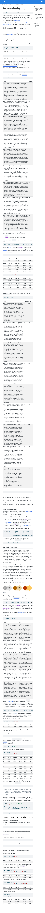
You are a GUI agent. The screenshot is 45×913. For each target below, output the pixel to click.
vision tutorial (10, 34)
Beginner (10, 4)
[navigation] (33, 5)
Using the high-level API (39, 12)
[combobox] (42, 2)
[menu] (3, 2)
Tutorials (5, 4)
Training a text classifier (38, 20)
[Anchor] (8, 29)
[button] (2, 5)
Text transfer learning (18, 4)
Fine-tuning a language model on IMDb (39, 17)
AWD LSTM (10, 247)
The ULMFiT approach (39, 14)
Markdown (37, 26)
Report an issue (38, 23)
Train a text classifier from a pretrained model (39, 9)
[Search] (42, 2)
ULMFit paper (17, 20)
